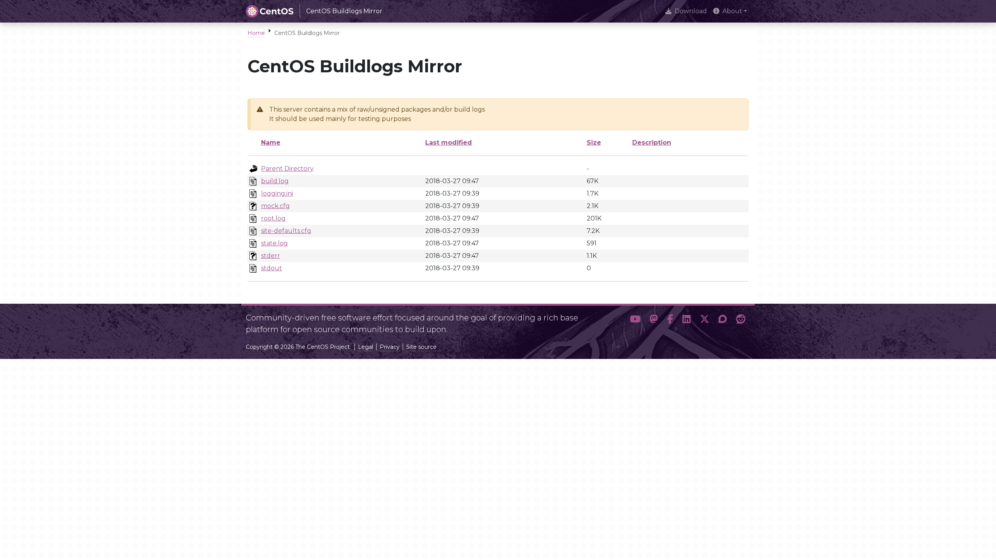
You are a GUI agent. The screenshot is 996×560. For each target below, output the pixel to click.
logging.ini (277, 193)
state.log (274, 243)
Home (256, 33)
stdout (271, 268)
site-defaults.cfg (286, 230)
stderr (270, 255)
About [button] (732, 11)
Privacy (390, 346)
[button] (635, 320)
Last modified (448, 142)
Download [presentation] (691, 11)
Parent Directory (287, 168)
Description (651, 142)
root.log (273, 218)
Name (271, 142)
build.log (275, 181)
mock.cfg (275, 206)
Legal (365, 346)
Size (594, 142)
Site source (421, 346)
